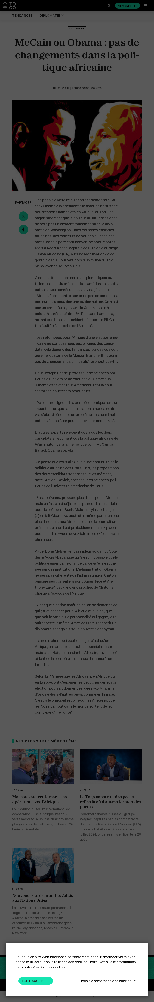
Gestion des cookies (49, 967)
